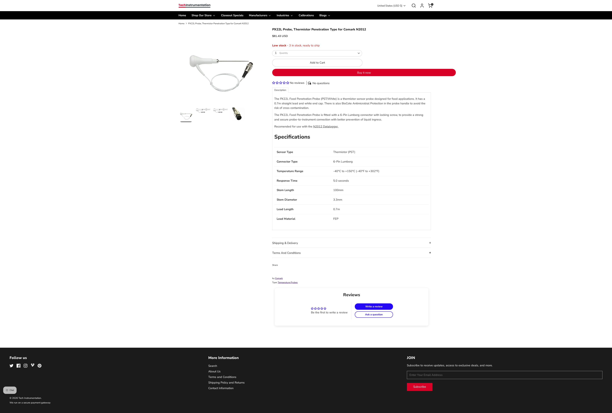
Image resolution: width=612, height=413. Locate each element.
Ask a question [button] (374, 314)
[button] (281, 83)
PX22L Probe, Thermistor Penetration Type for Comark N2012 (218, 23)
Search (212, 366)
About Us (214, 371)
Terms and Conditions (222, 377)
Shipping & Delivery (285, 243)
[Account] (422, 5)
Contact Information (220, 388)
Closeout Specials (232, 15)
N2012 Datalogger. (325, 126)
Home (182, 15)
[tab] (280, 90)
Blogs (323, 15)
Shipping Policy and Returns (226, 382)
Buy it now (364, 73)
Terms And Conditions (286, 253)
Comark (279, 278)
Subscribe (419, 387)
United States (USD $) (389, 5)
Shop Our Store (202, 15)
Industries (283, 15)
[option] (220, 67)
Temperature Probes (288, 282)
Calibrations (306, 15)
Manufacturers (258, 15)
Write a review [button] (374, 306)
